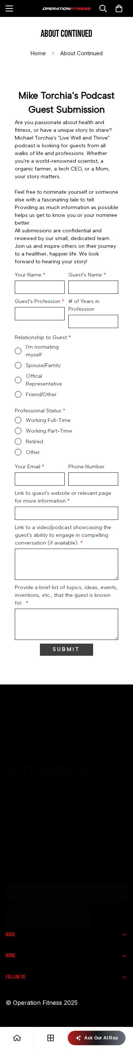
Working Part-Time (49, 431)
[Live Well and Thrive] (66, 8)
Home (38, 53)
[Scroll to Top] (119, 1010)
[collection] (50, 1038)
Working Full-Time (48, 420)
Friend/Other (41, 394)
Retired (34, 442)
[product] (17, 1038)
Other (33, 452)
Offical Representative (44, 380)
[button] (118, 8)
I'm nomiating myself (42, 351)
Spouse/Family (43, 365)
